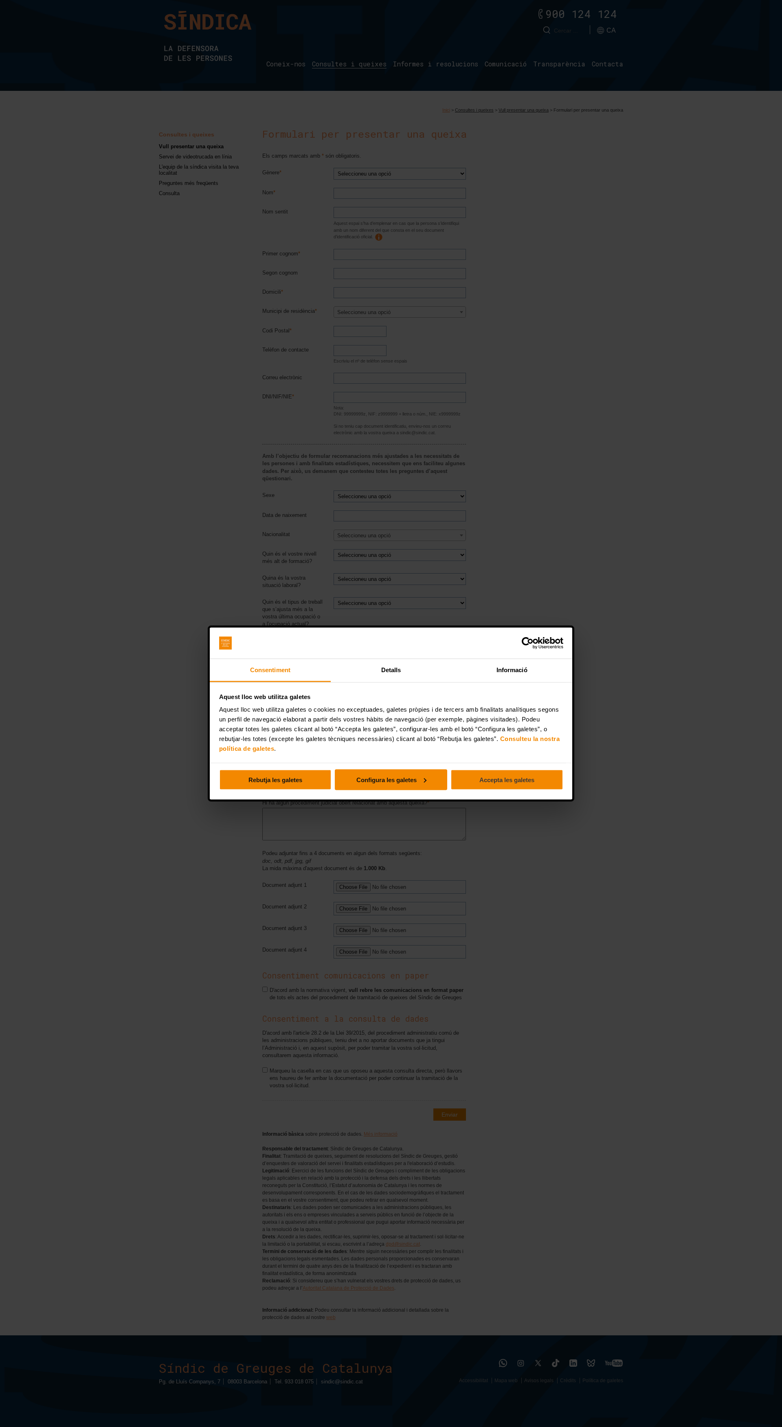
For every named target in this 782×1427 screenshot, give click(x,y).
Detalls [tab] (391, 669)
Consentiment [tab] (270, 669)
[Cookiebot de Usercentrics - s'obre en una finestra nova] (527, 643)
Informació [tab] (511, 669)
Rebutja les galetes (275, 779)
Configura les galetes (386, 779)
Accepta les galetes (506, 779)
